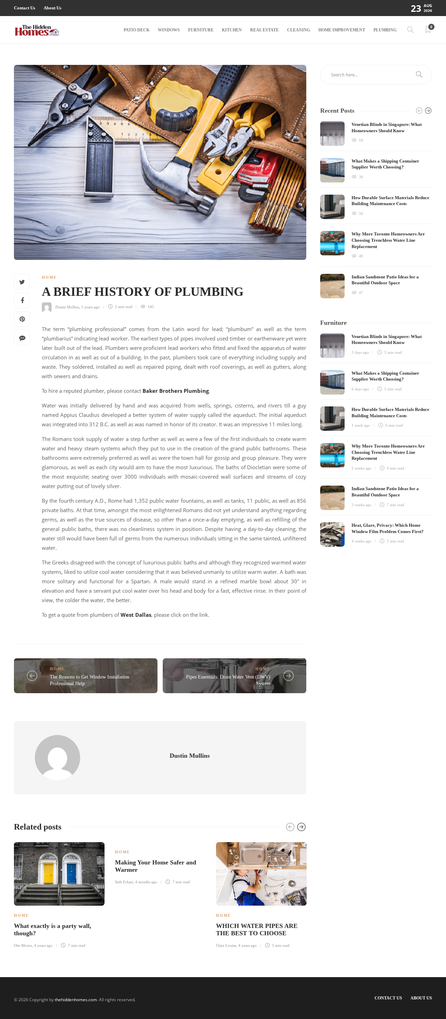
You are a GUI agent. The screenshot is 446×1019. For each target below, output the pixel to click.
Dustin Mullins (67, 307)
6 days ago (360, 389)
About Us (52, 7)
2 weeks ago (361, 468)
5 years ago (90, 307)
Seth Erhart (124, 882)
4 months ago (146, 882)
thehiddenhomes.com (76, 1000)
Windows (169, 30)
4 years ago (43, 945)
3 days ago (360, 352)
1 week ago (361, 425)
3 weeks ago (361, 505)
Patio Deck (136, 30)
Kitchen (232, 30)
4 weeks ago (361, 541)
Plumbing (385, 30)
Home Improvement (341, 30)
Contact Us (24, 7)
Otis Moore (23, 945)
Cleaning (298, 30)
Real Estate (264, 30)
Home (49, 277)
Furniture (201, 30)
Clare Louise (226, 945)
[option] (59, 894)
